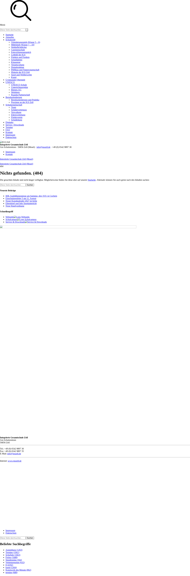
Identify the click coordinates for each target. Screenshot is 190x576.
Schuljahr (13, 555)
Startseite (92, 180)
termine (11, 572)
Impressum (10, 152)
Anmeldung (14, 550)
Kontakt (9, 154)
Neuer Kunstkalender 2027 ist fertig (21, 201)
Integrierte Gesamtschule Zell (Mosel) (16, 159)
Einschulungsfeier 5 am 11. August (21, 198)
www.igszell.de (14, 461)
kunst (11, 567)
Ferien (12, 557)
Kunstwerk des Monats (18, 570)
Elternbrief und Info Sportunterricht (21, 203)
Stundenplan (14, 560)
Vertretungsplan (15, 562)
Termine (12, 552)
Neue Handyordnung (15, 206)
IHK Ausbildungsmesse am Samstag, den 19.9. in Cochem (31, 196)
